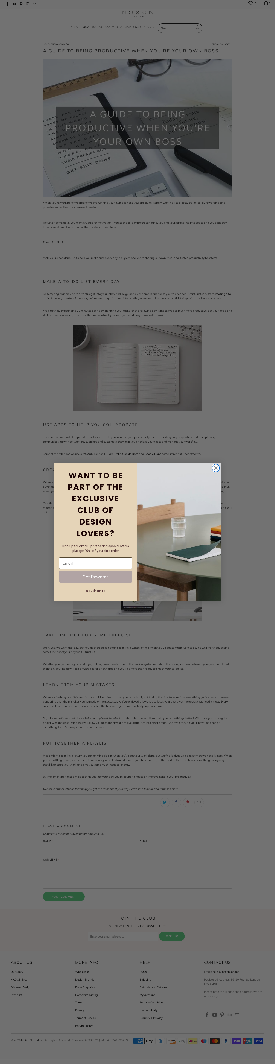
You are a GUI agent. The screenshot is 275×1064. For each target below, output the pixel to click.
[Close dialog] (216, 468)
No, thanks (95, 590)
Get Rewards (95, 576)
